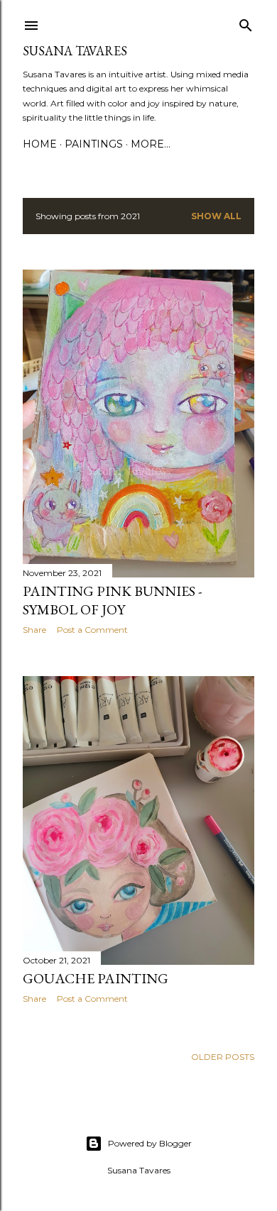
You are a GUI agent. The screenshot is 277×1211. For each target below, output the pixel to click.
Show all (216, 216)
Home (40, 144)
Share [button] (34, 629)
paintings (94, 144)
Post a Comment (92, 629)
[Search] (245, 22)
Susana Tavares (75, 51)
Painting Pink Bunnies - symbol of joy (112, 600)
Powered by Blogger (150, 1143)
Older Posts (222, 1056)
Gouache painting (95, 978)
